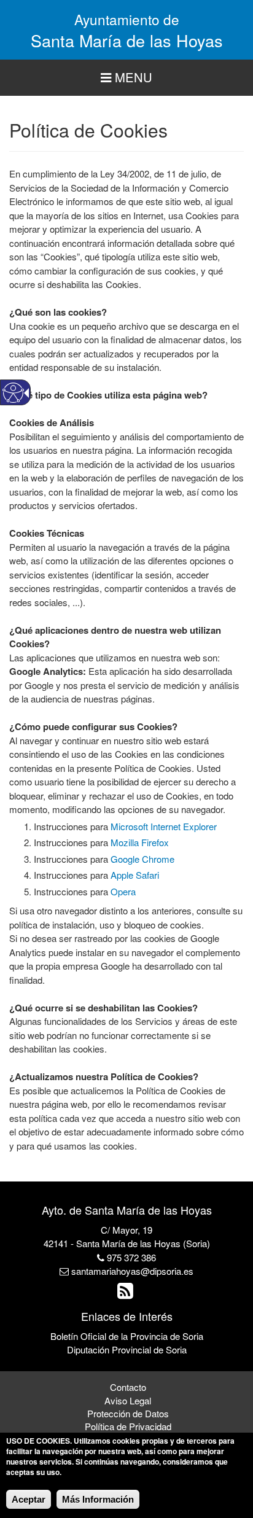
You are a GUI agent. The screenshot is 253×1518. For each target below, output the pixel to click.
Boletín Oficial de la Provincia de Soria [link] (126, 1335)
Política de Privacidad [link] (128, 1426)
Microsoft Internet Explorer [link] (164, 826)
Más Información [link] (98, 1499)
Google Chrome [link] (142, 858)
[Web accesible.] (13, 392)
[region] (126, 78)
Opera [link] (123, 891)
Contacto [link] (128, 1386)
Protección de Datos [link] (128, 1413)
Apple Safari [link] (135, 874)
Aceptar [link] (28, 1499)
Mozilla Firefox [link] (140, 842)
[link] (126, 1293)
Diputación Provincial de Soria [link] (127, 1349)
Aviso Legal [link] (127, 1400)
